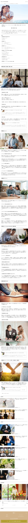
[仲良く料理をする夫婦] (14, 141)
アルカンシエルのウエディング (21, 516)
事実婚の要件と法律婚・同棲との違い (6, 36)
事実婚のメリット (4, 41)
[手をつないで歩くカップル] (14, 372)
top (26, 513)
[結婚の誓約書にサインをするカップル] (14, 292)
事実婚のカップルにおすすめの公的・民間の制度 (7, 50)
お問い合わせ (7, 516)
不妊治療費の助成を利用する (5, 54)
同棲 (5, 393)
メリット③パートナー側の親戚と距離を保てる (7, 44)
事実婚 (2, 393)
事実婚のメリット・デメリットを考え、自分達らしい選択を (8, 61)
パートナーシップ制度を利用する (5, 52)
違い (8, 393)
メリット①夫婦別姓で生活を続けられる (6, 42)
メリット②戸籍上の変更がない (5, 43)
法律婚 (7, 393)
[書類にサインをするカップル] (14, 236)
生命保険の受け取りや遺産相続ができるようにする (7, 55)
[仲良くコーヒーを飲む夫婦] (14, 78)
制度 (4, 393)
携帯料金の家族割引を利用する (5, 53)
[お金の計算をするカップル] (14, 190)
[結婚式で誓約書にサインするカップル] (14, 333)
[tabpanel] (14, 493)
